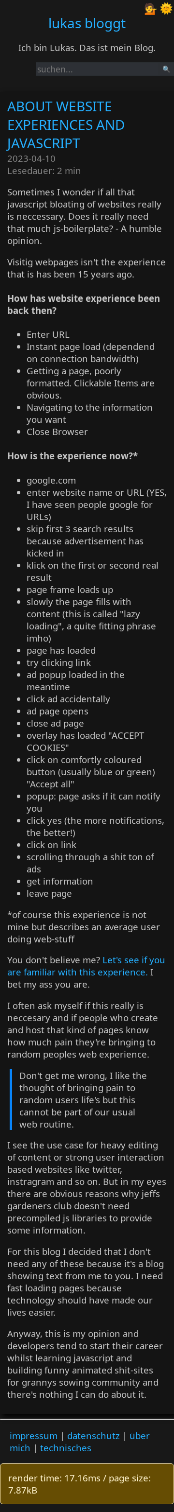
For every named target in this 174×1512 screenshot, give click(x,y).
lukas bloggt (87, 23)
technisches (65, 1448)
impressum (34, 1435)
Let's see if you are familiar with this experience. (86, 966)
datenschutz (93, 1435)
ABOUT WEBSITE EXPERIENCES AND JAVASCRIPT (66, 124)
